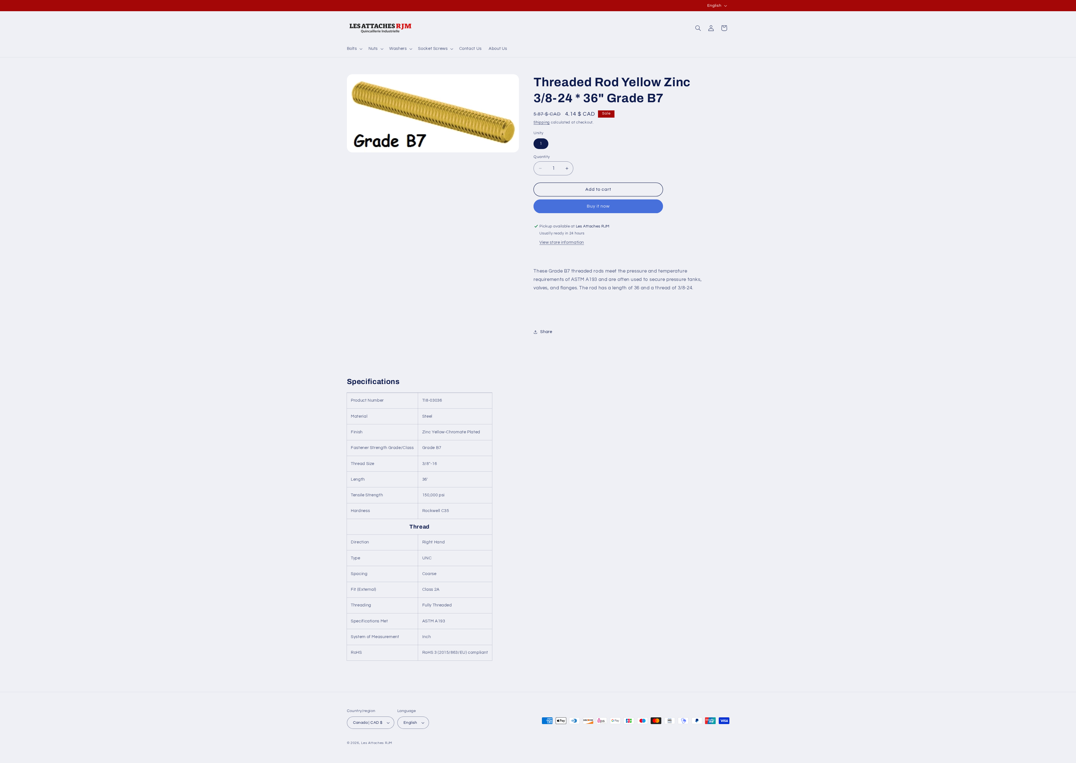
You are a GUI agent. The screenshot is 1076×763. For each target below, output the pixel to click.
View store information (561, 243)
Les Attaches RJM (376, 743)
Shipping (542, 122)
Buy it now (598, 206)
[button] (354, 49)
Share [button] (546, 332)
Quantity (542, 157)
